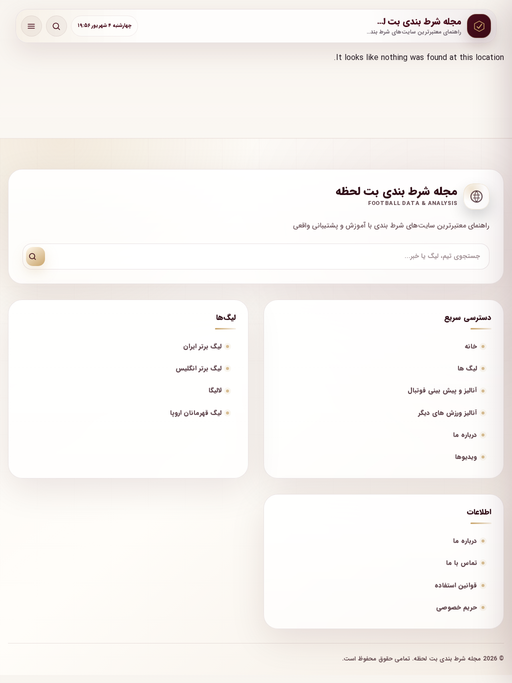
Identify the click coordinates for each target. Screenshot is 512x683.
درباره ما (465, 435)
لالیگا (215, 390)
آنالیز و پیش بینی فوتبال (442, 390)
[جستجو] (35, 256)
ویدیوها (466, 457)
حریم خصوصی (456, 607)
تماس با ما (461, 563)
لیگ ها (467, 368)
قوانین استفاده (455, 585)
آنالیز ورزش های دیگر (447, 413)
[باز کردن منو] (31, 26)
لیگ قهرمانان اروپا (196, 413)
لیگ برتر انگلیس (199, 368)
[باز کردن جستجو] (56, 26)
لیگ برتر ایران (202, 346)
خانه (470, 346)
